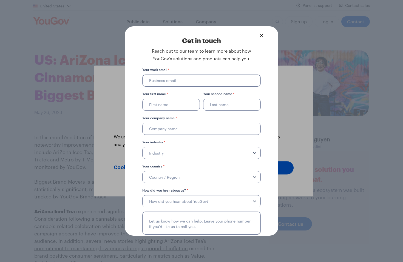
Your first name (155, 94)
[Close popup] (261, 35)
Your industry (153, 142)
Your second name (218, 94)
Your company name (159, 118)
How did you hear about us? (165, 190)
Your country (153, 166)
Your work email (155, 70)
